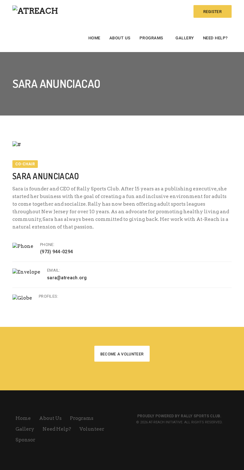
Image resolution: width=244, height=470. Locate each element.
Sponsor (25, 440)
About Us (120, 38)
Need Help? (215, 38)
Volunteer (92, 429)
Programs (151, 38)
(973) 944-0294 (56, 251)
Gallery (184, 38)
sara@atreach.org (67, 277)
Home (94, 38)
